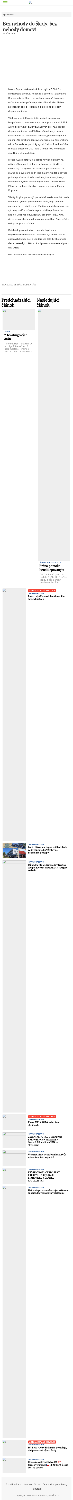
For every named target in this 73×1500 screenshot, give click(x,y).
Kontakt (27, 1484)
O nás (37, 1484)
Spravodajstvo (9, 15)
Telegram (36, 1488)
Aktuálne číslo (13, 1484)
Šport (8, 332)
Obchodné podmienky (55, 1484)
